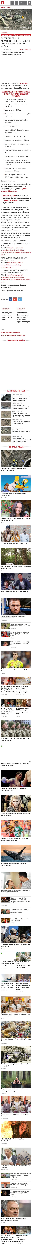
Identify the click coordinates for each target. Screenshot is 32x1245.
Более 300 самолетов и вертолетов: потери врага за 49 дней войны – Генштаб (21, 415)
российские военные (13, 332)
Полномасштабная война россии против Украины (16, 35)
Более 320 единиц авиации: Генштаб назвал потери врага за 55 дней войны (7, 315)
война (3, 332)
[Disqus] (16, 367)
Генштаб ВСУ (21, 335)
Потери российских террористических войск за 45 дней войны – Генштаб (21, 439)
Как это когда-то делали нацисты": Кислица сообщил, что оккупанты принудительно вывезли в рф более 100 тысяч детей (23, 317)
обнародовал (22, 83)
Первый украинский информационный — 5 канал (3, 3)
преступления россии (8, 335)
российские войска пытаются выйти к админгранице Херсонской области (21, 398)
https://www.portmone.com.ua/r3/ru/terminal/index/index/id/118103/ (12, 265)
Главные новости (9, 196)
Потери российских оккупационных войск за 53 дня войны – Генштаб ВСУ (21, 406)
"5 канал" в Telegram (10, 200)
